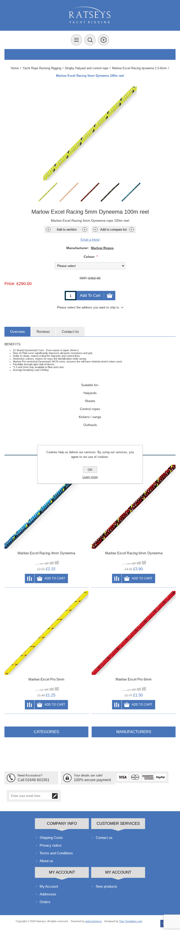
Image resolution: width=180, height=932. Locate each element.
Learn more (90, 477)
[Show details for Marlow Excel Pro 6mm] (134, 633)
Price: (9, 283)
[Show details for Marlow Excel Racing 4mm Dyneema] (46, 507)
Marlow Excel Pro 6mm (134, 679)
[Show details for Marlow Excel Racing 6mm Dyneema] (134, 507)
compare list (29, 578)
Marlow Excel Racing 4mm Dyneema (46, 553)
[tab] (17, 331)
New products (106, 886)
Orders (45, 902)
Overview (17, 332)
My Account (49, 886)
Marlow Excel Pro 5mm (46, 679)
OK (90, 470)
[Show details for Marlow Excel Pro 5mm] (46, 633)
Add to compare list (113, 229)
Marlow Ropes (102, 248)
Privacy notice (50, 845)
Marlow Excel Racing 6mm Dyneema (133, 553)
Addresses (48, 894)
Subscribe (54, 795)
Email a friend (90, 239)
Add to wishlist (67, 229)
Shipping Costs (51, 838)
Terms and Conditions (56, 853)
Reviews (43, 332)
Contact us (104, 838)
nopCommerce (93, 921)
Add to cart (90, 295)
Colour (89, 257)
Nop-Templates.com (130, 921)
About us (46, 861)
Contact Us (70, 332)
